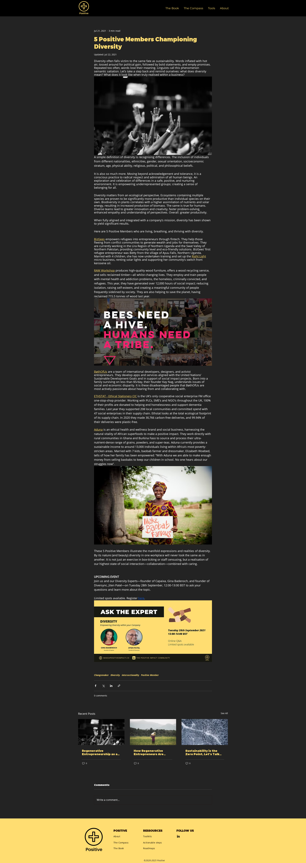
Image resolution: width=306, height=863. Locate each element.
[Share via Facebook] (95, 685)
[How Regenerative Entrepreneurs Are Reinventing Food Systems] (153, 732)
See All (224, 713)
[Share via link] (118, 685)
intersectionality (130, 675)
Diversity (115, 675)
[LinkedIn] (178, 836)
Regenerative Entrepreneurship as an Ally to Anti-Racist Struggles (101, 752)
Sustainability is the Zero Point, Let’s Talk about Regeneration (202, 752)
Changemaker (101, 675)
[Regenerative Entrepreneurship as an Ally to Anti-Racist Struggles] (101, 732)
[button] (212, 8)
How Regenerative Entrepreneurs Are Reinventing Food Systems (149, 752)
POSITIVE (120, 830)
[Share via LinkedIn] (111, 685)
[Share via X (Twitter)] (103, 685)
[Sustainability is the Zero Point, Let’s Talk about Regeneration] (205, 732)
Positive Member (150, 675)
